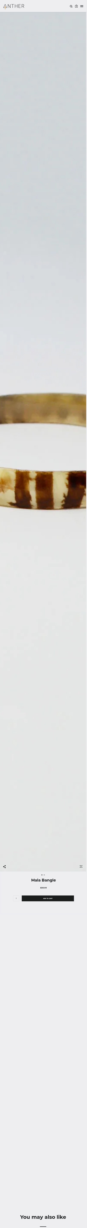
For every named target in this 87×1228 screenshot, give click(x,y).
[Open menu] (81, 6)
